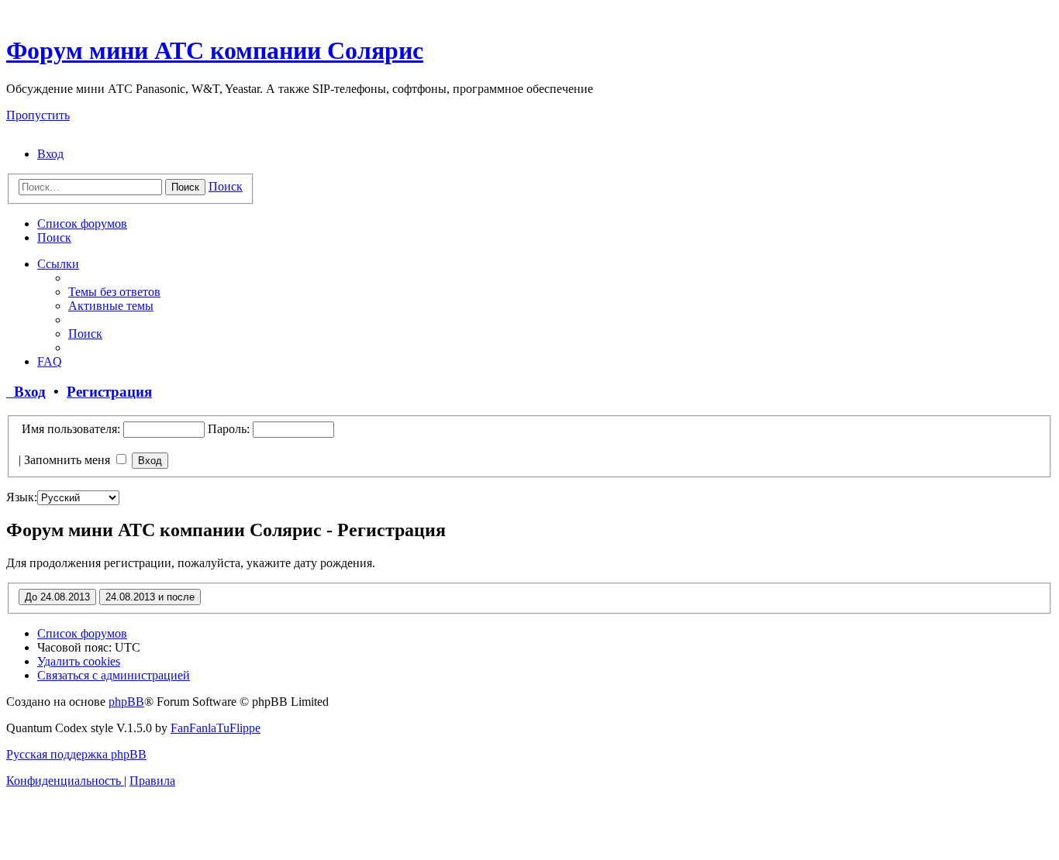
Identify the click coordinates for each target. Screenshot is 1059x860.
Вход (26, 392)
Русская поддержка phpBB (76, 754)
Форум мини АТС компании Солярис (214, 50)
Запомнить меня (68, 459)
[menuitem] (50, 153)
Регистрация (109, 392)
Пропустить (38, 115)
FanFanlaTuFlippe (215, 727)
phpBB (126, 701)
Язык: (21, 497)
